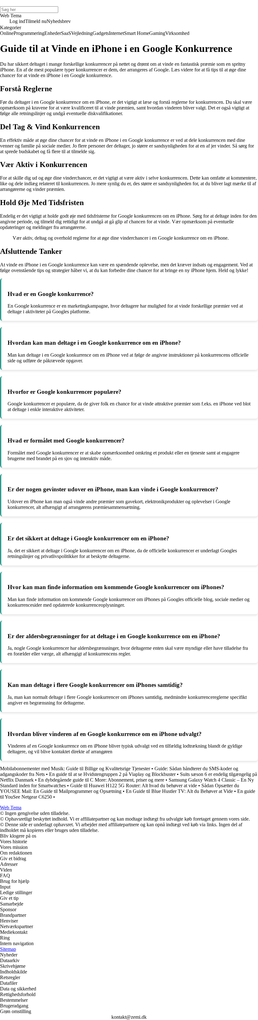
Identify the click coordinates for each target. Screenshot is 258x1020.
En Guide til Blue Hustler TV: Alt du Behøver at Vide (179, 791)
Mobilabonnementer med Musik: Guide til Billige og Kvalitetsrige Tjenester (75, 768)
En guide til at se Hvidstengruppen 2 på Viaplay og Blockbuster (112, 774)
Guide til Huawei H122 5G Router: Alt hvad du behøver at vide (133, 785)
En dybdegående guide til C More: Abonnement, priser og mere (101, 780)
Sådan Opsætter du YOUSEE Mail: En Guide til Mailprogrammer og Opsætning (119, 788)
